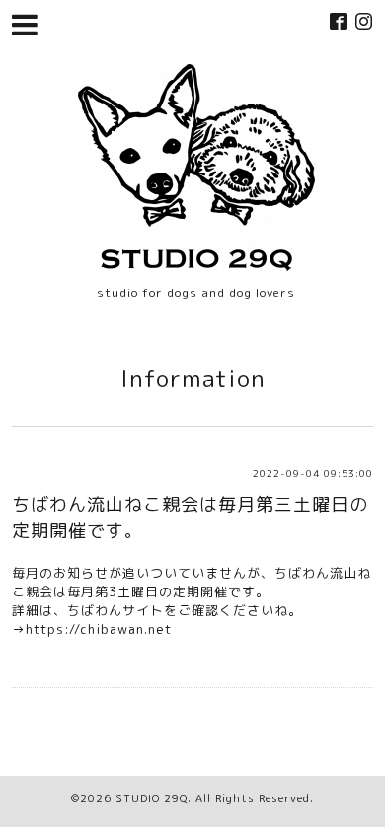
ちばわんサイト (115, 610)
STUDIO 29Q (152, 798)
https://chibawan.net (99, 629)
